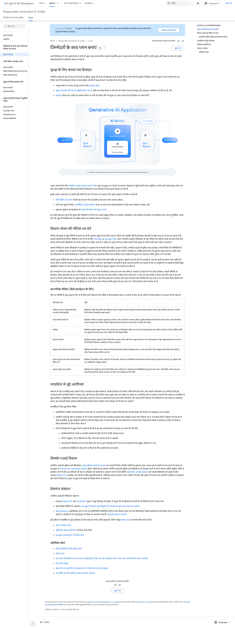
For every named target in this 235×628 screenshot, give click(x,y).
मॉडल (41, 3)
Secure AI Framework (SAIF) (73, 468)
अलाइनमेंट (131, 472)
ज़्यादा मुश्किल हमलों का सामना (94, 465)
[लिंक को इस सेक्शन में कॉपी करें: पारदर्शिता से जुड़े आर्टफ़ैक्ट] (86, 384)
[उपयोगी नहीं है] (183, 41)
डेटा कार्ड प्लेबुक (62, 563)
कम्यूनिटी (88, 3)
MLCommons (62, 511)
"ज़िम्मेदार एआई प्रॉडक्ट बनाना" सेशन (82, 185)
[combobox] (179, 3)
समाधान (52, 3)
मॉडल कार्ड (126, 520)
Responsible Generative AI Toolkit (24, 11)
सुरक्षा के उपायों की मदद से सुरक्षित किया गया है (74, 90)
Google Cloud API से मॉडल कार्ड (70, 535)
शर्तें (41, 622)
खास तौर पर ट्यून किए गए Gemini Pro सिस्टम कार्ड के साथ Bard (82, 568)
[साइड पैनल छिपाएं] (32, 623)
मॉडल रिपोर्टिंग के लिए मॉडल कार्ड (69, 548)
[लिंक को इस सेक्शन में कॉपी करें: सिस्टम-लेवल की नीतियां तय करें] (94, 229)
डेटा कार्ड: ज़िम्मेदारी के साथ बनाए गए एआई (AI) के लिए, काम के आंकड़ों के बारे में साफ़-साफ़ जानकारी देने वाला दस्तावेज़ (102, 558)
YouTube (98, 239)
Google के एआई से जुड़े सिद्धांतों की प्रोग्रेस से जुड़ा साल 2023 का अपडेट (110, 506)
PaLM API (81, 501)
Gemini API (67, 501)
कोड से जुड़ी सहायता (71, 3)
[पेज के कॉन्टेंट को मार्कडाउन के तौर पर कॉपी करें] (100, 48)
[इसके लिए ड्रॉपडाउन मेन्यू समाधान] (58, 3)
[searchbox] (14, 26)
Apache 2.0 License (145, 602)
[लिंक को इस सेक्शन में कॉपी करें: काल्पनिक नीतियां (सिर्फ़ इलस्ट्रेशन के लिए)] (96, 289)
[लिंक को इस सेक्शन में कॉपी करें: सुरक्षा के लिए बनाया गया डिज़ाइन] (94, 70)
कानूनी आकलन (142, 472)
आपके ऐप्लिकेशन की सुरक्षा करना (93, 209)
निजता (47, 622)
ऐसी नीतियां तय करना (64, 200)
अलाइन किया (94, 85)
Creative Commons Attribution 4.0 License (102, 602)
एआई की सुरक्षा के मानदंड (117, 514)
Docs (31, 17)
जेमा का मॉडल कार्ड (63, 525)
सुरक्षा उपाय (61, 475)
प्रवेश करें (228, 3)
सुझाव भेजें (177, 48)
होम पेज (52, 41)
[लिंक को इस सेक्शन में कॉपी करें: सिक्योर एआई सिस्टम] (79, 458)
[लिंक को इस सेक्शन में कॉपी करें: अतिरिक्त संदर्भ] (67, 543)
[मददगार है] (179, 41)
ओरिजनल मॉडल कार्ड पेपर (66, 530)
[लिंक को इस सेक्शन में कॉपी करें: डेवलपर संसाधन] (73, 489)
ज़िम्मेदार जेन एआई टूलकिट (13, 17)
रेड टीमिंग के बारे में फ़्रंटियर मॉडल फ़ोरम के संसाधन (75, 573)
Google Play (110, 239)
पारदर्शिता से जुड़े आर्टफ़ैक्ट (85, 204)
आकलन (59, 95)
